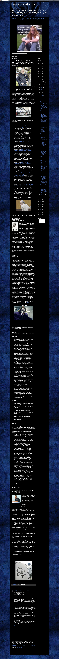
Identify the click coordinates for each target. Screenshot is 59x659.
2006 (41, 206)
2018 (41, 71)
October (42, 84)
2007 (41, 204)
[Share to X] (22, 584)
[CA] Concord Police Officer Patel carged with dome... (43, 116)
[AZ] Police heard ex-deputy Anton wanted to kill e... (43, 120)
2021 (41, 66)
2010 (41, 199)
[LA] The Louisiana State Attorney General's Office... (43, 124)
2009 (41, 201)
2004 (41, 209)
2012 (41, 81)
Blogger (40, 652)
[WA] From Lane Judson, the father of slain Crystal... (43, 153)
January (42, 196)
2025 (41, 61)
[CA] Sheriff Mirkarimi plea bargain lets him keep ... (43, 139)
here (15, 251)
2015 (41, 76)
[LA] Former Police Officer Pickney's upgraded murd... (43, 102)
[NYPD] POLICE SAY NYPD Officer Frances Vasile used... (43, 99)
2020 (41, 68)
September (43, 86)
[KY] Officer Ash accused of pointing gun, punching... (43, 178)
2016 (41, 74)
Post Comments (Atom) (21, 647)
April (41, 94)
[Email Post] (18, 584)
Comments (41, 221)
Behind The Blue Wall (24, 4)
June (42, 90)
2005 (41, 207)
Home (24, 645)
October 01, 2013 (27, 590)
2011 (41, 198)
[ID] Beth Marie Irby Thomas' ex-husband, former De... (43, 158)
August (42, 87)
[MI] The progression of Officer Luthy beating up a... (43, 173)
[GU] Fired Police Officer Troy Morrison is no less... (43, 186)
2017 (41, 73)
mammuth (31, 652)
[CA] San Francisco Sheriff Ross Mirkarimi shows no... (43, 111)
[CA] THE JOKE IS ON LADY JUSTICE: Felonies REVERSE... (43, 129)
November (43, 82)
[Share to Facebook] (23, 584)
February (42, 194)
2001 (41, 212)
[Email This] (21, 584)
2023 (41, 65)
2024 (41, 63)
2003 (41, 211)
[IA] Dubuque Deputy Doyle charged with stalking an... (43, 162)
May (41, 92)
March (42, 95)
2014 (41, 78)
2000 (41, 214)
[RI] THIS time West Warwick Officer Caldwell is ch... (43, 191)
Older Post (33, 645)
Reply (15, 625)
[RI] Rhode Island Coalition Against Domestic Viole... (43, 182)
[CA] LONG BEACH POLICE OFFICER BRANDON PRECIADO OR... (43, 168)
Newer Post (14, 645)
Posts (40, 219)
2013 (41, 79)
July (41, 89)
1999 (41, 215)
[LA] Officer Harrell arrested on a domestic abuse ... (43, 135)
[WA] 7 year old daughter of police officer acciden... (43, 144)
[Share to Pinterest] (24, 584)
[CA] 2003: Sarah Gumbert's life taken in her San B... (43, 107)
